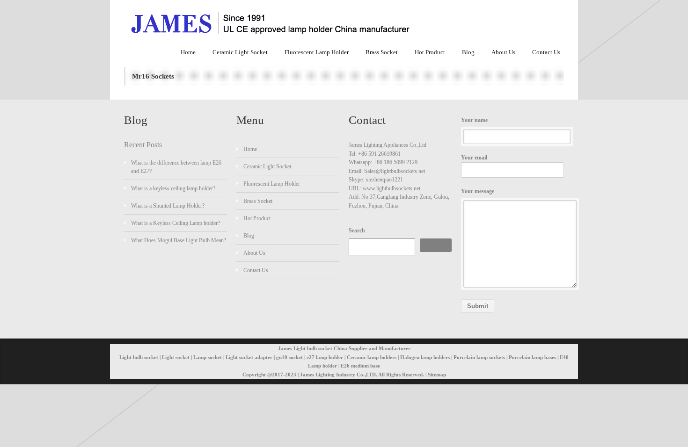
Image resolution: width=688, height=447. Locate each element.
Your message (477, 191)
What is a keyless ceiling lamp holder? (173, 188)
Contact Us (546, 52)
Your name (474, 120)
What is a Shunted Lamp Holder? (168, 205)
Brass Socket (382, 52)
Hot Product (430, 52)
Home (188, 52)
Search (357, 230)
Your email (474, 157)
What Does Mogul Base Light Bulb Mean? (178, 240)
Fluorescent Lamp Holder (317, 52)
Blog (468, 52)
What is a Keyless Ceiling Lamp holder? (175, 223)
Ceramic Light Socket (240, 52)
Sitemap (437, 374)
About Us (503, 52)
